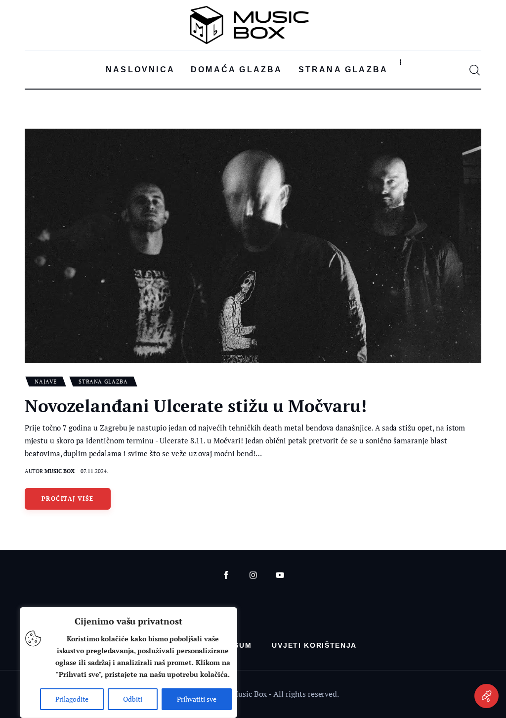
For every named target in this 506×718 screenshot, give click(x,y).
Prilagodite (71, 699)
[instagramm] (253, 575)
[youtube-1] (280, 575)
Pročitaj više (68, 498)
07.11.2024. (94, 471)
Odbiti (132, 699)
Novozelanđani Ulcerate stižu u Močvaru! (196, 405)
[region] (128, 662)
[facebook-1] (226, 575)
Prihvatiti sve (196, 699)
